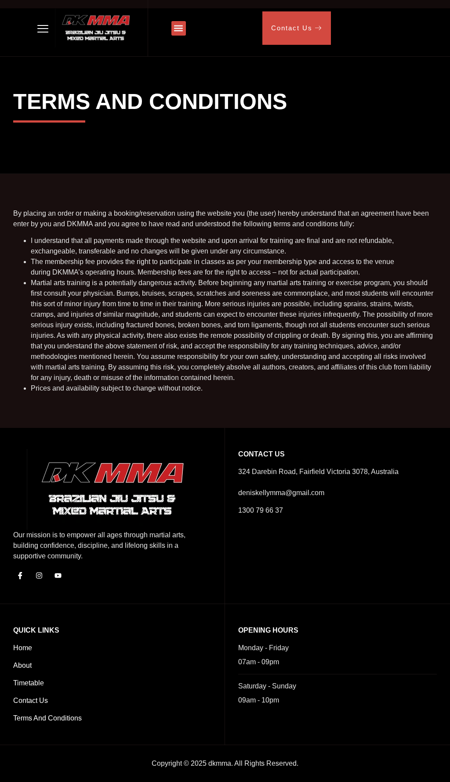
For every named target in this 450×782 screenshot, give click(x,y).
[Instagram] (39, 575)
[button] (178, 28)
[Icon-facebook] (20, 575)
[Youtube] (58, 575)
